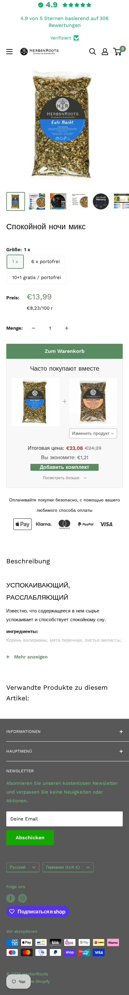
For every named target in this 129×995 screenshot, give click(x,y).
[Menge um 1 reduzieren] (33, 328)
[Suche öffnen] (92, 51)
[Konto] (105, 51)
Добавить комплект (64, 467)
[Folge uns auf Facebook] (10, 898)
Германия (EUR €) (63, 867)
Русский (17, 867)
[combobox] (93, 434)
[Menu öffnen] (9, 51)
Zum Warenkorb (65, 351)
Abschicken (30, 837)
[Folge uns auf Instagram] (22, 898)
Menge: (14, 328)
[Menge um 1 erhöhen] (66, 328)
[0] (117, 51)
